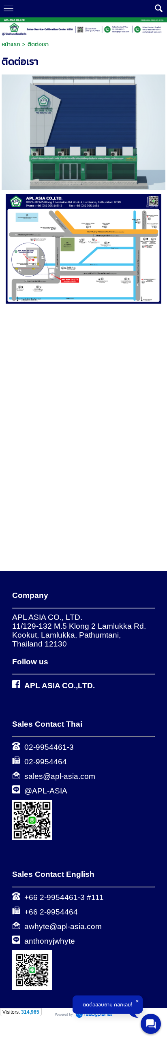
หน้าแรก (11, 44)
